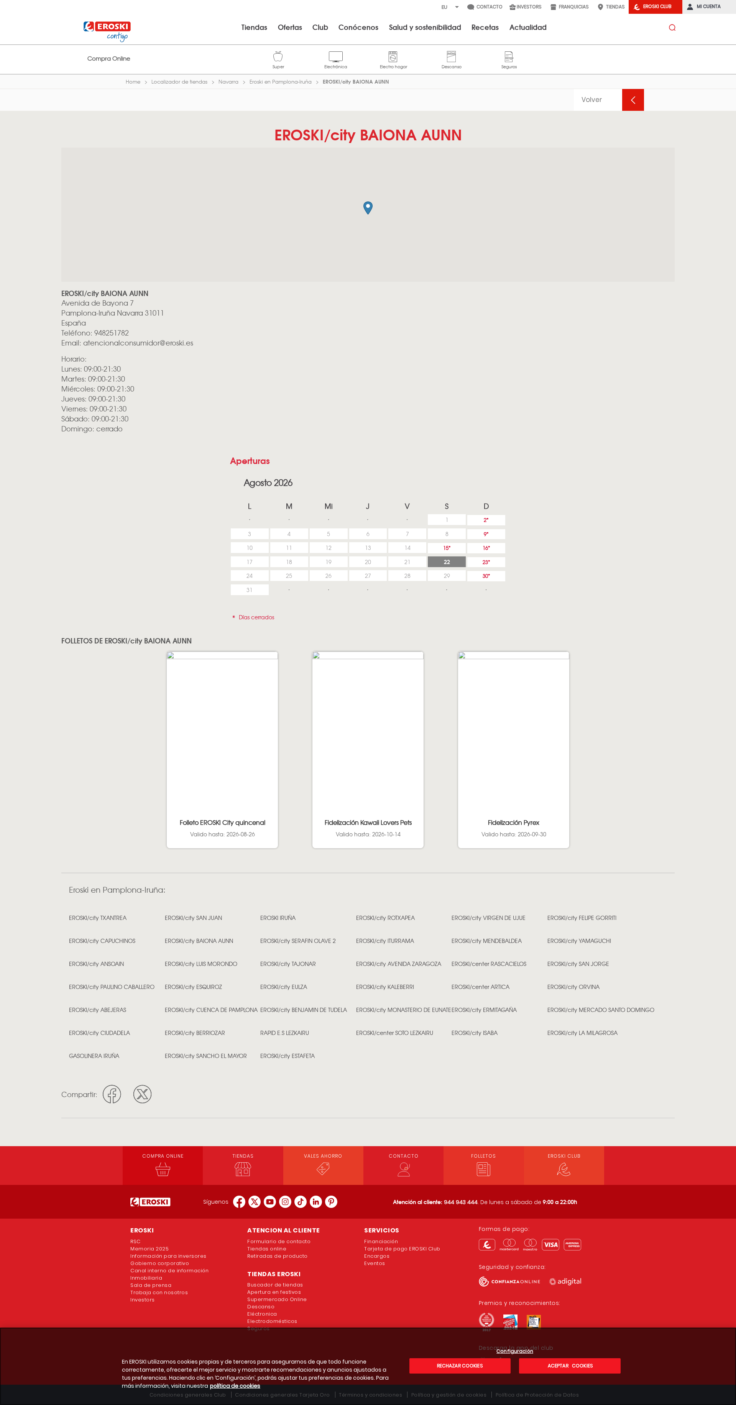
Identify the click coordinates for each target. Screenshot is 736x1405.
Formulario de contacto (278, 1241)
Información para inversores (168, 1256)
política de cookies (235, 1386)
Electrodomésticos (272, 1321)
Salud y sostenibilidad (425, 26)
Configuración (514, 1351)
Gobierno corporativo (159, 1263)
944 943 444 (461, 1202)
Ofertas (290, 26)
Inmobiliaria (146, 1278)
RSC (135, 1241)
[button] (368, 208)
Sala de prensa (150, 1285)
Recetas (485, 26)
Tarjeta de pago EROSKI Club (402, 1248)
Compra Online (108, 58)
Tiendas (254, 26)
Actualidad (528, 26)
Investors (142, 1299)
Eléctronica (262, 1314)
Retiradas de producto (277, 1256)
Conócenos (358, 26)
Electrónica (336, 56)
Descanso (451, 56)
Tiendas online (266, 1248)
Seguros (509, 56)
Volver (592, 99)
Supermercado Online (277, 1299)
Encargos (376, 1256)
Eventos (374, 1263)
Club (320, 26)
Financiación (381, 1241)
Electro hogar (393, 56)
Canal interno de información (169, 1270)
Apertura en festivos (274, 1292)
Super (278, 56)
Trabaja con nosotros (159, 1292)
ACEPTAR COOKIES (570, 1365)
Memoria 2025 (149, 1248)
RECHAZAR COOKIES (460, 1365)
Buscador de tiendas (275, 1284)
